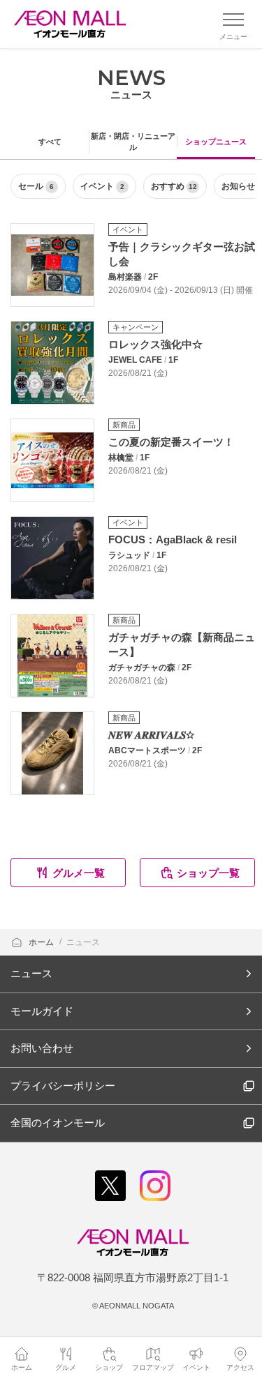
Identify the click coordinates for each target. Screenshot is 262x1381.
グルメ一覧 (78, 873)
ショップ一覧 (208, 873)
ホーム (42, 942)
